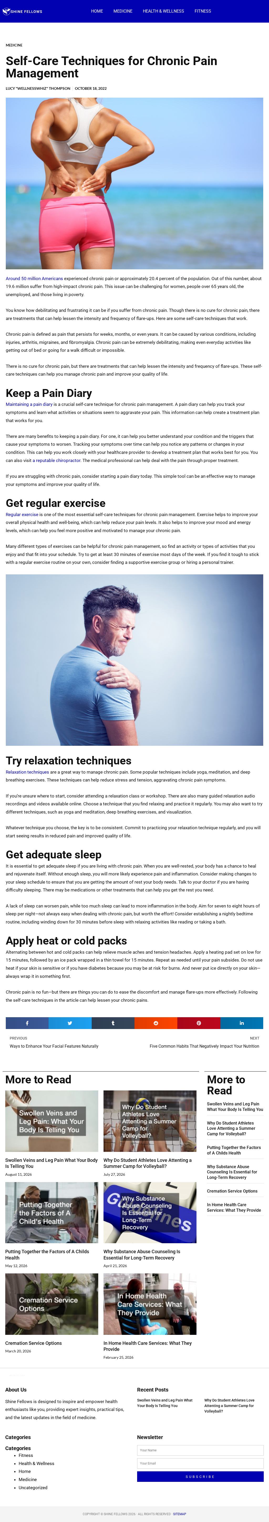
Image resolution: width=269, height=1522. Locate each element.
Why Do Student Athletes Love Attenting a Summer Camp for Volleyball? (231, 1129)
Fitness (203, 11)
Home (97, 11)
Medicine (122, 11)
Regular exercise (22, 514)
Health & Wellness (163, 11)
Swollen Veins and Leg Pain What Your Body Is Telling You (235, 1106)
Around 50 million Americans (34, 278)
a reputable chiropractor (56, 460)
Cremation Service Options (33, 1343)
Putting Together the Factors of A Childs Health (234, 1150)
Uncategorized (33, 1487)
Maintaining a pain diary (29, 404)
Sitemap (179, 1514)
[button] (27, 1023)
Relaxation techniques (27, 772)
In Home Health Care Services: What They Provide (234, 1207)
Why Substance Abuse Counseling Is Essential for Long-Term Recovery (232, 1172)
